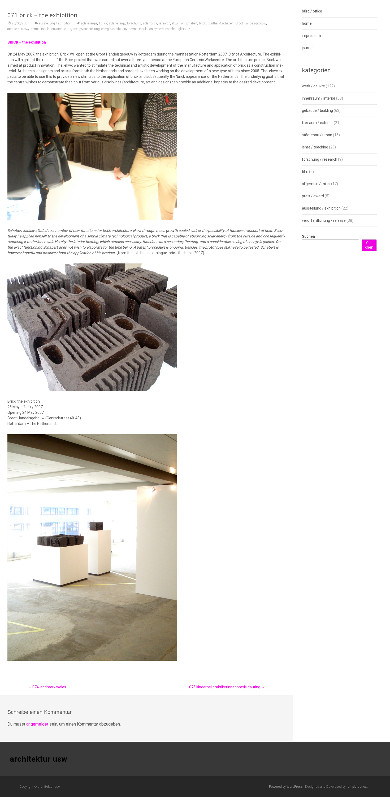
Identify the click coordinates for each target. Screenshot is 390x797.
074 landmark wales (47, 687)
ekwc (175, 23)
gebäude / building (317, 110)
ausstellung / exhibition (55, 23)
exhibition (119, 29)
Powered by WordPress (286, 787)
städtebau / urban (317, 135)
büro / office (312, 11)
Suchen (308, 236)
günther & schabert (220, 23)
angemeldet (37, 724)
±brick (103, 23)
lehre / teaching (315, 147)
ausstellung (92, 29)
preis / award (313, 196)
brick (202, 23)
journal (307, 48)
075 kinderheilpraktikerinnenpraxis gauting (227, 687)
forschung (134, 23)
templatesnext (357, 787)
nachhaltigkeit (175, 29)
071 (189, 29)
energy (77, 29)
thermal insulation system (146, 29)
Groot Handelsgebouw (250, 23)
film (305, 171)
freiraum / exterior (317, 123)
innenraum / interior (318, 98)
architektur (64, 29)
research (164, 23)
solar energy (117, 23)
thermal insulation (42, 29)
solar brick (150, 23)
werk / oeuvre (313, 86)
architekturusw (17, 29)
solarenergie (89, 23)
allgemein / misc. (316, 184)
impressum (311, 35)
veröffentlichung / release (324, 220)
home (307, 23)
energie (106, 29)
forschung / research (319, 159)
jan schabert (188, 23)
